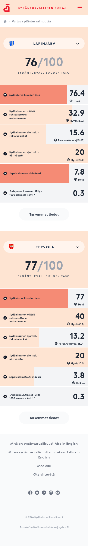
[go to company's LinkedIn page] (44, 493)
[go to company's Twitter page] (37, 493)
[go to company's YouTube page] (58, 493)
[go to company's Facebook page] (30, 493)
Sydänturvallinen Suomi (42, 8)
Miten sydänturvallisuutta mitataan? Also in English (44, 455)
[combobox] (44, 43)
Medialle (44, 465)
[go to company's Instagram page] (51, 493)
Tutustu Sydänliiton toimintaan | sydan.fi (44, 527)
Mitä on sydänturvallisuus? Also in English (44, 443)
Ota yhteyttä (44, 474)
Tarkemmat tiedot (44, 214)
